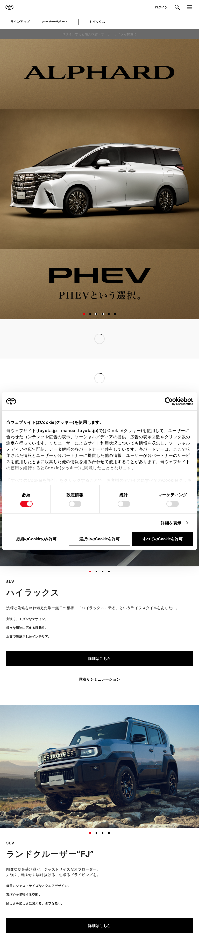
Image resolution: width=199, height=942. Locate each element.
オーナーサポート (55, 22)
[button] (84, 314)
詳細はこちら (99, 658)
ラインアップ (20, 22)
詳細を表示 (171, 522)
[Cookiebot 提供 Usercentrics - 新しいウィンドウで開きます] (170, 401)
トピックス (97, 22)
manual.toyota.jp (79, 430)
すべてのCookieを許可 (163, 538)
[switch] (75, 504)
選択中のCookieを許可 (99, 538)
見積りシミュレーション (99, 679)
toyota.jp (47, 430)
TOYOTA (9, 7)
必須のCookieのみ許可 (36, 538)
